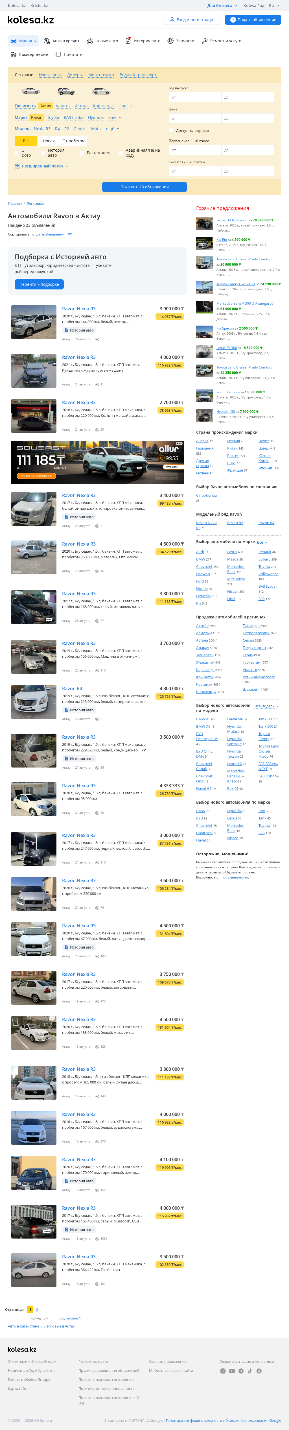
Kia (198, 603)
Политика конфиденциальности (106, 1388)
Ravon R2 (235, 522)
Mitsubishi (236, 578)
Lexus (232, 551)
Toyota (264, 566)
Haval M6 (235, 718)
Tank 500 (266, 726)
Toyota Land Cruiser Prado (269, 751)
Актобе (202, 625)
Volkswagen (269, 573)
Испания (203, 473)
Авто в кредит (66, 40)
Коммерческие (33, 54)
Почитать (73, 54)
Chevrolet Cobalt (204, 766)
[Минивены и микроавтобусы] (101, 91)
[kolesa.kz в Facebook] (259, 1371)
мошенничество (235, 877)
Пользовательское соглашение (105, 1379)
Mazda (232, 559)
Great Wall (204, 832)
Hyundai (203, 595)
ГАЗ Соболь (269, 776)
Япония (265, 467)
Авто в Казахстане (24, 1326)
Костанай (204, 684)
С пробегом (206, 495)
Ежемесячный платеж (187, 162)
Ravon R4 (72, 688)
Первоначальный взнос (189, 140)
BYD (199, 818)
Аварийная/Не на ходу (143, 152)
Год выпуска (179, 88)
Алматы (203, 632)
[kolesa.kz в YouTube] (232, 1371)
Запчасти (185, 40)
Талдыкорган (254, 647)
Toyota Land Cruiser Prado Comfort (244, 259)
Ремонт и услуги (226, 40)
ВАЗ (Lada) (268, 586)
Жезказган (205, 662)
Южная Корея (265, 458)
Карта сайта (18, 1388)
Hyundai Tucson (234, 754)
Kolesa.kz (17, 5)
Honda (202, 588)
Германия (204, 448)
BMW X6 (203, 726)
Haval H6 (203, 788)
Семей (248, 640)
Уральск (250, 669)
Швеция (266, 448)
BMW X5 (203, 718)
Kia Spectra (225, 328)
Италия (233, 440)
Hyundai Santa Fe (234, 741)
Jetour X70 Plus (228, 392)
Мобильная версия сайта (171, 1370)
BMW (200, 559)
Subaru (265, 559)
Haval (201, 840)
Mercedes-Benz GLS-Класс (236, 776)
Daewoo (203, 573)
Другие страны (202, 463)
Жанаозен (205, 654)
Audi (200, 551)
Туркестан (251, 662)
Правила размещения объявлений (108, 1370)
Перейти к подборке (39, 284)
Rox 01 (232, 788)
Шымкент (251, 689)
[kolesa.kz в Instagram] (223, 1371)
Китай (232, 448)
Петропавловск (256, 632)
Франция (235, 470)
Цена (173, 109)
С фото (26, 152)
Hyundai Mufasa (234, 729)
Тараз (248, 654)
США (231, 462)
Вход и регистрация (196, 19)
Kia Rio (221, 239)
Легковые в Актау (59, 1326)
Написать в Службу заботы (31, 1370)
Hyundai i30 (225, 411)
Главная (15, 203)
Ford (200, 581)
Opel (231, 598)
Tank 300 (266, 718)
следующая (69, 1318)
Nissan (232, 591)
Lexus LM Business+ (232, 220)
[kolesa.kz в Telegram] (241, 1371)
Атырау (202, 647)
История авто (147, 40)
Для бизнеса (219, 5)
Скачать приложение (168, 1361)
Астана (202, 640)
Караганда (205, 669)
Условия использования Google (253, 1420)
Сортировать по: (21, 234)
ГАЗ (262, 598)
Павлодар (251, 625)
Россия (233, 455)
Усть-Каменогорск (259, 676)
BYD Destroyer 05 (207, 736)
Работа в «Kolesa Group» (29, 1379)
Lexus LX (234, 763)
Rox (262, 810)
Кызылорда (206, 691)
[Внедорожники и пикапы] (66, 91)
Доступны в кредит (192, 130)
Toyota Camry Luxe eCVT (235, 284)
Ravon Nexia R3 (79, 309)
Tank (262, 818)
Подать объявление (257, 19)
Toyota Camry (264, 736)
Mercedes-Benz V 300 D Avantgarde (244, 303)
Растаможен (98, 152)
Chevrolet (204, 566)
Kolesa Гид (254, 5)
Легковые (35, 203)
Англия (202, 440)
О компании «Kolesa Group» (32, 1361)
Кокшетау (205, 676)
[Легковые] (31, 91)
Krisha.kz (39, 5)
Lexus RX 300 (226, 347)
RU (271, 5)
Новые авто (106, 40)
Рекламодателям (93, 1361)
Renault (265, 551)
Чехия (264, 440)
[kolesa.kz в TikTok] (250, 1371)
